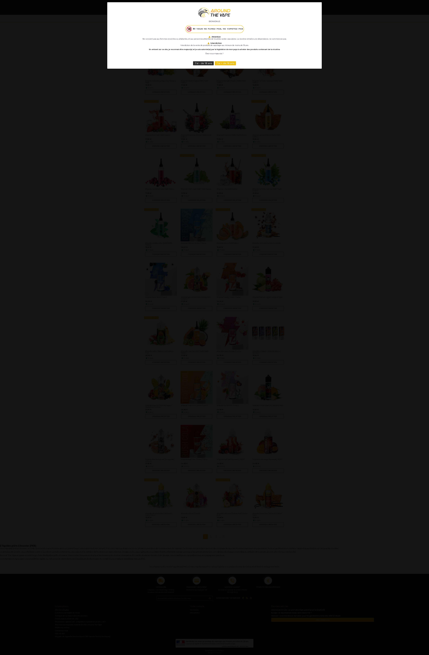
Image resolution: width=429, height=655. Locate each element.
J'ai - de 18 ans (203, 63)
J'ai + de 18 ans (225, 63)
